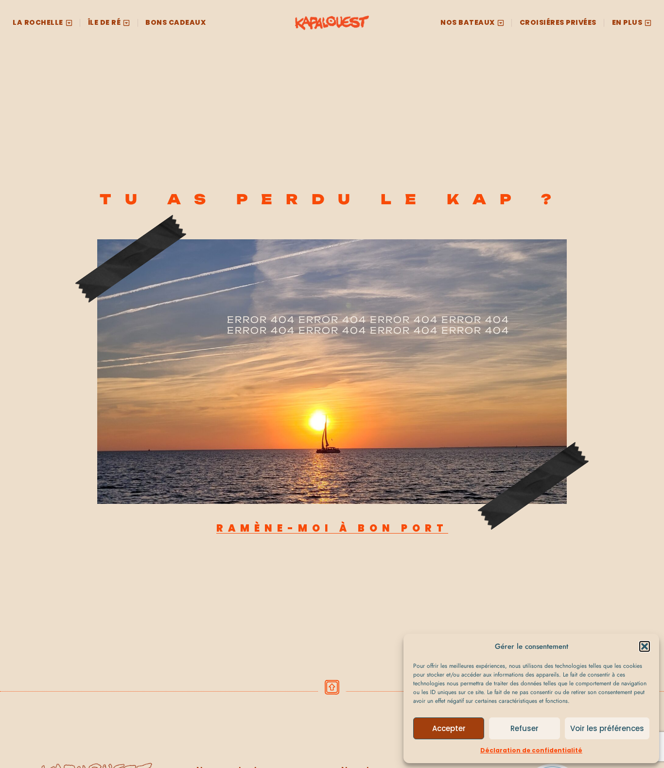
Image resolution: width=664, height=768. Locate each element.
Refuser (524, 728)
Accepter (449, 728)
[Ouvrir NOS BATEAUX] (500, 23)
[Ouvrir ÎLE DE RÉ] (126, 23)
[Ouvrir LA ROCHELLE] (69, 23)
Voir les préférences (607, 728)
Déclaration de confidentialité (531, 750)
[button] (644, 646)
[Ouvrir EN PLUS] (648, 23)
